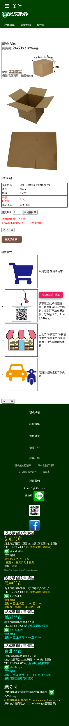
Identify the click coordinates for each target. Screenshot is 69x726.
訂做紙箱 (26, 25)
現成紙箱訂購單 (51, 294)
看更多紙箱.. (12, 239)
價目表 (46, 471)
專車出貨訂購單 (46, 465)
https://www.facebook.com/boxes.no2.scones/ (21, 570)
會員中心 (34, 447)
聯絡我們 (34, 480)
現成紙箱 (9, 25)
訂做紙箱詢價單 (27, 471)
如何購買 (34, 436)
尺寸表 (41, 25)
